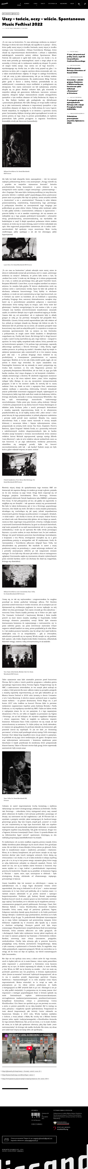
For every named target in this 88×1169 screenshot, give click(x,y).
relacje (15, 13)
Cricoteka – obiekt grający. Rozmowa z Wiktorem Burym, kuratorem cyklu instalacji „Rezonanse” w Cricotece (75, 86)
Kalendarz (63, 3)
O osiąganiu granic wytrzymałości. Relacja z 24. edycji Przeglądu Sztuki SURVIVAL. (75, 104)
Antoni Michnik (75, 65)
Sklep (72, 3)
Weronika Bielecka (76, 77)
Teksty (43, 3)
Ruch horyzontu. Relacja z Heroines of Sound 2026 (76, 70)
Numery (26, 3)
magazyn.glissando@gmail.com (42, 1138)
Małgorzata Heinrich (77, 113)
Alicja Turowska (75, 97)
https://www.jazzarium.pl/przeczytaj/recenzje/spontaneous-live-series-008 (25, 1078)
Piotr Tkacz (74, 51)
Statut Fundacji (36, 1124)
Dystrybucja (52, 3)
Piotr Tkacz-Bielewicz (13, 28)
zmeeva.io (20, 1151)
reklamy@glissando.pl (31, 1140)
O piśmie (19, 4)
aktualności (7, 13)
